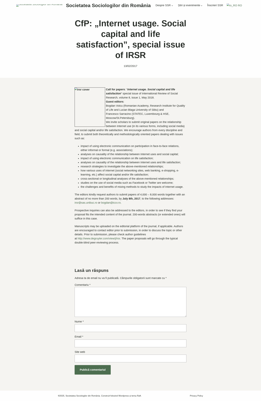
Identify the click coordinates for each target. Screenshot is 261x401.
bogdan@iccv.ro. (111, 202)
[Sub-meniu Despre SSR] (172, 5)
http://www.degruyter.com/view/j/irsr (99, 238)
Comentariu (82, 284)
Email (79, 336)
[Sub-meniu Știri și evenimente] (201, 5)
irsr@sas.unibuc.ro (86, 202)
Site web (80, 351)
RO (239, 5)
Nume (79, 321)
